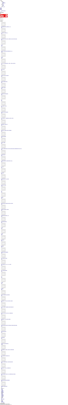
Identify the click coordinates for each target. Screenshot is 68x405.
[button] (34, 3)
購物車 (0, 8)
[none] (34, 25)
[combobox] (34, 18)
